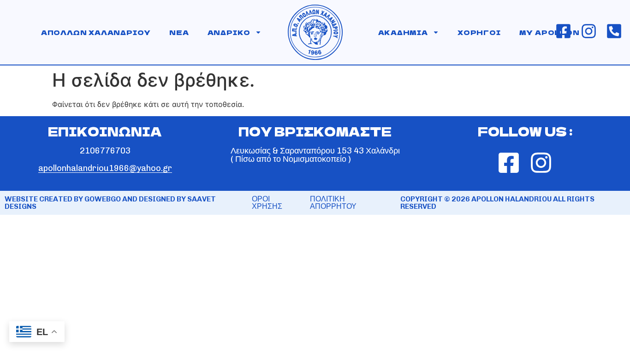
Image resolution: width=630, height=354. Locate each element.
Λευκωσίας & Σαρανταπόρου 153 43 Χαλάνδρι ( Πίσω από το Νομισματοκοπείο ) (315, 155)
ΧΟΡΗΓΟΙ (479, 32)
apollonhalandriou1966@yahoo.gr (105, 168)
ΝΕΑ (179, 32)
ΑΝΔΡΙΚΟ (229, 32)
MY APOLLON (549, 32)
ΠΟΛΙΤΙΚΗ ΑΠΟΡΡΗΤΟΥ (333, 203)
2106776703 (105, 151)
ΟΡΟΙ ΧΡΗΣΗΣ (267, 203)
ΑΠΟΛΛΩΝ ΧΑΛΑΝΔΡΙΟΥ (96, 32)
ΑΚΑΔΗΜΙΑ (403, 32)
